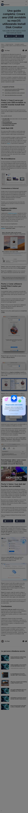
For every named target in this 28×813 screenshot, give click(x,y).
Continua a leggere (14, 413)
